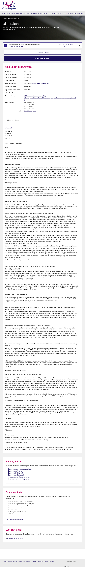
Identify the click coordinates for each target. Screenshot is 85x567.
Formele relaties (10, 83)
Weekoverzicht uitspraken (15, 538)
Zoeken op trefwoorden (15, 471)
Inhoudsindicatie (10, 93)
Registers (34, 13)
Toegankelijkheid (27, 561)
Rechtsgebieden (10, 87)
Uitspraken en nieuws (22, 13)
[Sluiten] (79, 45)
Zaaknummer (9, 80)
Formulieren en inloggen (75, 13)
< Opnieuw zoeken (42, 52)
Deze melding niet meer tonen (65, 45)
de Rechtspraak (42, 13)
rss (78, 561)
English (5, 561)
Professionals (53, 13)
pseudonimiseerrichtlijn (16, 46)
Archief (46, 561)
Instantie (8, 71)
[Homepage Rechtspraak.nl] (8, 5)
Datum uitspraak (10, 74)
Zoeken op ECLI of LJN (15, 473)
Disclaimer (51, 561)
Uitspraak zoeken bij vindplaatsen (19, 479)
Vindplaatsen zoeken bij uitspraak (19, 477)
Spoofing (35, 561)
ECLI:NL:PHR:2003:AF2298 (40, 83)
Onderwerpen (11, 13)
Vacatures (40, 561)
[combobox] (42, 120)
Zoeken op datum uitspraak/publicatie (20, 469)
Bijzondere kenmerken (12, 90)
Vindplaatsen (9, 102)
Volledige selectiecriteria (15, 519)
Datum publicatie (10, 77)
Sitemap (10, 561)
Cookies (20, 561)
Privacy (15, 561)
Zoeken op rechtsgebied (16, 475)
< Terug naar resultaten (42, 58)
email (81, 561)
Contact (60, 13)
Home (3, 13)
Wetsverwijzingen (11, 96)
